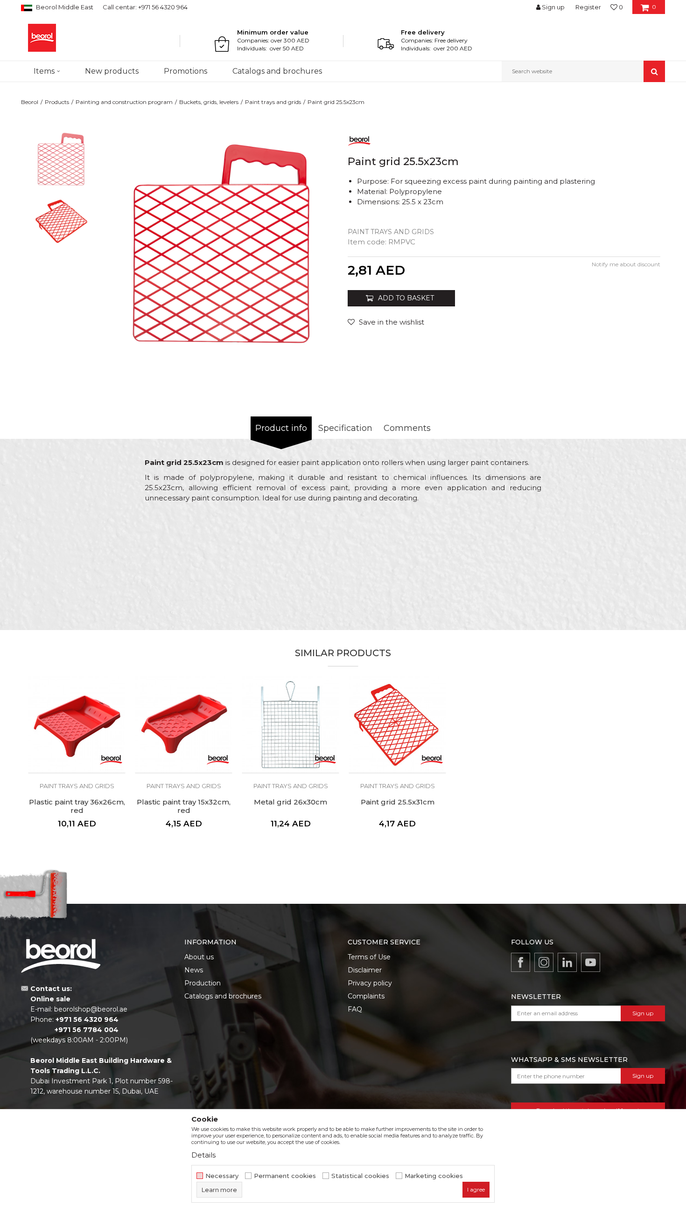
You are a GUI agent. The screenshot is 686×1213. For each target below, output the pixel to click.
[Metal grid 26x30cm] (290, 724)
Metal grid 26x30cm (290, 802)
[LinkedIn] (567, 962)
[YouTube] (590, 962)
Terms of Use (369, 957)
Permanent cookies (285, 1175)
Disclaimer (365, 970)
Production (202, 983)
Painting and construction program (124, 101)
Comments (407, 428)
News (193, 970)
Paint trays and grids (273, 101)
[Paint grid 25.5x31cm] (397, 724)
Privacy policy (370, 983)
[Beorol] (42, 38)
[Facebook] (520, 962)
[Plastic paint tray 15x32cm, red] (183, 724)
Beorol (29, 101)
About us (199, 957)
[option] (61, 159)
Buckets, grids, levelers (208, 101)
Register (588, 7)
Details (203, 1155)
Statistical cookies (360, 1175)
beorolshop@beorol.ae (90, 1009)
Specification (345, 428)
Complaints (366, 996)
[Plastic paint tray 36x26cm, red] (76, 724)
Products (57, 101)
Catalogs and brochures (222, 996)
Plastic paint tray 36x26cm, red (77, 806)
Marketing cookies (434, 1175)
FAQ (355, 1009)
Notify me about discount (626, 264)
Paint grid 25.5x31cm (397, 802)
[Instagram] (544, 962)
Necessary (221, 1175)
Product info (281, 428)
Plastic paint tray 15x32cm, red (184, 806)
